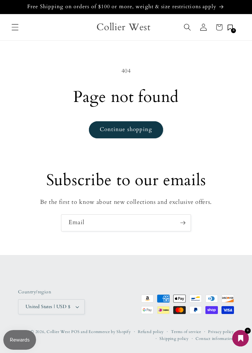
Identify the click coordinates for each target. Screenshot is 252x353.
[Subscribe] (183, 222)
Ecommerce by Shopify (110, 331)
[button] (15, 27)
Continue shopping (126, 129)
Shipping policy (174, 338)
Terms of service (186, 331)
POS (75, 331)
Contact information (215, 338)
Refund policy (151, 331)
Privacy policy (221, 331)
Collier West (58, 331)
